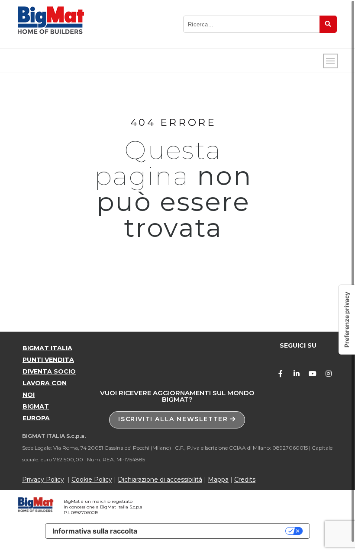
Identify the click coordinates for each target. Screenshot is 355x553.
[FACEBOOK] (280, 373)
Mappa (218, 479)
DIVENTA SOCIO (49, 371)
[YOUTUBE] (313, 373)
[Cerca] (328, 24)
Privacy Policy (43, 479)
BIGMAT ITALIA (47, 348)
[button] (177, 419)
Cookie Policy (91, 479)
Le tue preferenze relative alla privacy (216, 531)
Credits (244, 479)
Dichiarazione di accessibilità (160, 479)
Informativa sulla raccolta (94, 531)
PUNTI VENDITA (48, 360)
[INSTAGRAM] (329, 373)
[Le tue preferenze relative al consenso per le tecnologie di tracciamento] (347, 320)
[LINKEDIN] (296, 373)
